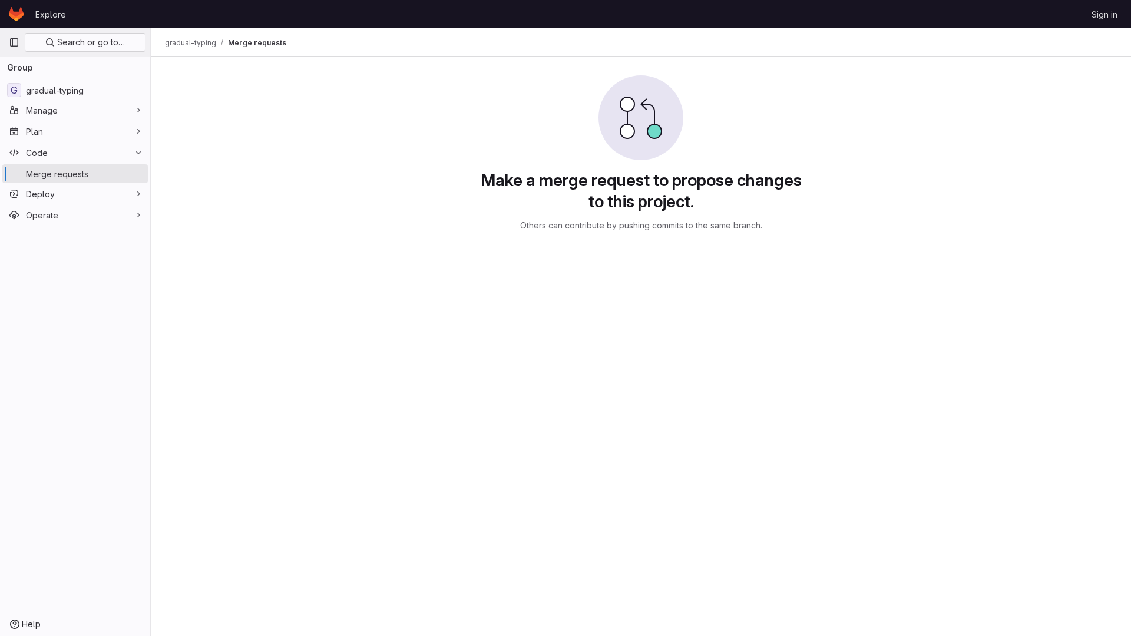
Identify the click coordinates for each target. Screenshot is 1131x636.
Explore (50, 14)
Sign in (1104, 14)
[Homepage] (16, 14)
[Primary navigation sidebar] (14, 42)
